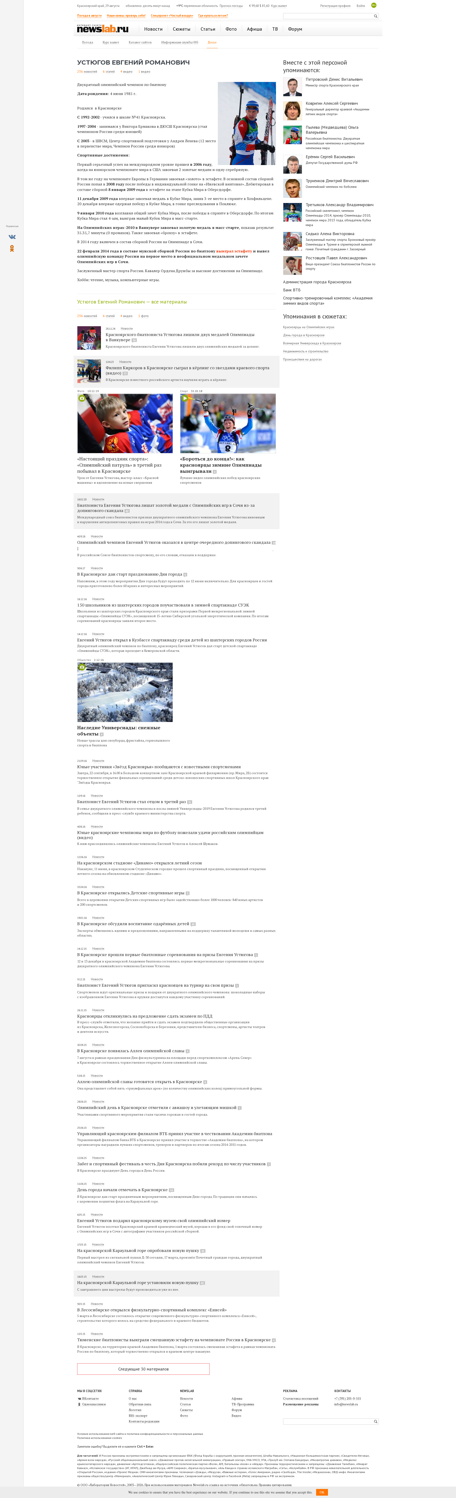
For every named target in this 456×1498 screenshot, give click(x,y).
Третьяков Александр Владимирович (340, 204)
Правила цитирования (275, 1485)
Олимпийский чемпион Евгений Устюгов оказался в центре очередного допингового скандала (176, 542)
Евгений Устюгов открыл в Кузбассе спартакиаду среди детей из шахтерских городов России (172, 640)
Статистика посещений (300, 1398)
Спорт (184, 391)
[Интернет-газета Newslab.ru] (105, 29)
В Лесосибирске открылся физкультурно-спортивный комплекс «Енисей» (152, 1310)
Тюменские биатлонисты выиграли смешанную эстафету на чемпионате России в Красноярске (176, 1339)
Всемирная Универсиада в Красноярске (312, 343)
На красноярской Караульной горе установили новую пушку (140, 1282)
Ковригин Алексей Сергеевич (332, 103)
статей (110, 71)
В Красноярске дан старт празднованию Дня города (131, 574)
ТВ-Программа (243, 1404)
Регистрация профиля (335, 6)
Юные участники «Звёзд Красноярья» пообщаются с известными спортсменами (159, 766)
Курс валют (279, 6)
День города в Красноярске (304, 335)
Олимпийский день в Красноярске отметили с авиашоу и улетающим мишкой (158, 1107)
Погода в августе (89, 16)
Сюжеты (186, 1410)
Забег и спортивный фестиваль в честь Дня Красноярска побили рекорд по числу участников (173, 1163)
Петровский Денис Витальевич (334, 79)
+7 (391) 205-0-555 (347, 1398)
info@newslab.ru (346, 1404)
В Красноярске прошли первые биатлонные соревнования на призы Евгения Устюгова (167, 954)
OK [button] (322, 1492)
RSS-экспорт (138, 1415)
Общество (84, 660)
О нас (133, 1398)
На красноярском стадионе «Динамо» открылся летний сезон (139, 863)
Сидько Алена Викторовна (330, 233)
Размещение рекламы (300, 1404)
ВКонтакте (90, 1398)
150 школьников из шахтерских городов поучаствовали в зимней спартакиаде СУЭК (163, 605)
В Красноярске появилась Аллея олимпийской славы (132, 1050)
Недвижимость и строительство (305, 351)
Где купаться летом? (213, 16)
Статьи (185, 1404)
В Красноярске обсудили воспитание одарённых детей (136, 923)
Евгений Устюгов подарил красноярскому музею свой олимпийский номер (153, 1220)
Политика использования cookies (99, 1438)
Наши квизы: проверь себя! (126, 16)
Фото (81, 391)
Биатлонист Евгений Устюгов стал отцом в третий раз (134, 801)
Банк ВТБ (291, 290)
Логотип (135, 1410)
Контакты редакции (144, 1421)
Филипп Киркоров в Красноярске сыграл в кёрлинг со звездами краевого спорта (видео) (187, 370)
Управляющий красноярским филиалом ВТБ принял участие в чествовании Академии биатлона (174, 1133)
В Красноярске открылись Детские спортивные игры (132, 893)
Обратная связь (140, 1404)
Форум (237, 1410)
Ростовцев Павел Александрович (336, 258)
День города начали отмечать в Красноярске (125, 1189)
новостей (90, 71)
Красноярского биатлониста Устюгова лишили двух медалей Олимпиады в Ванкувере (180, 337)
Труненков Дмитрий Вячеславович (337, 180)
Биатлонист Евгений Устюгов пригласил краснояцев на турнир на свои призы (157, 985)
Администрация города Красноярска (317, 281)
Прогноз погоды (231, 6)
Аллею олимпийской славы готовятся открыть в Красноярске (141, 1081)
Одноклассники (93, 1404)
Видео (236, 1415)
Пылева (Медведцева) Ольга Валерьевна (332, 130)
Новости (127, 328)
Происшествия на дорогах (302, 359)
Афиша (237, 1398)
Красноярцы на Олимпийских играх (308, 327)
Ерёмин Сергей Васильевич (330, 156)
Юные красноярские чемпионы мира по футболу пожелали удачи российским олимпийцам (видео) (170, 835)
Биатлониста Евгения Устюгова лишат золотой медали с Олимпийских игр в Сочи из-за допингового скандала (166, 507)
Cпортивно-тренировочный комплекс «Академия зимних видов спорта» (328, 300)
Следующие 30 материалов (143, 1369)
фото (145, 316)
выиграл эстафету (234, 251)
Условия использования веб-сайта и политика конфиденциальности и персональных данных (140, 1434)
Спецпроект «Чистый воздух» (172, 16)
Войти (361, 6)
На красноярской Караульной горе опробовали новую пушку (140, 1250)
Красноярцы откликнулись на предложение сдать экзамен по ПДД (144, 1016)
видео (128, 71)
